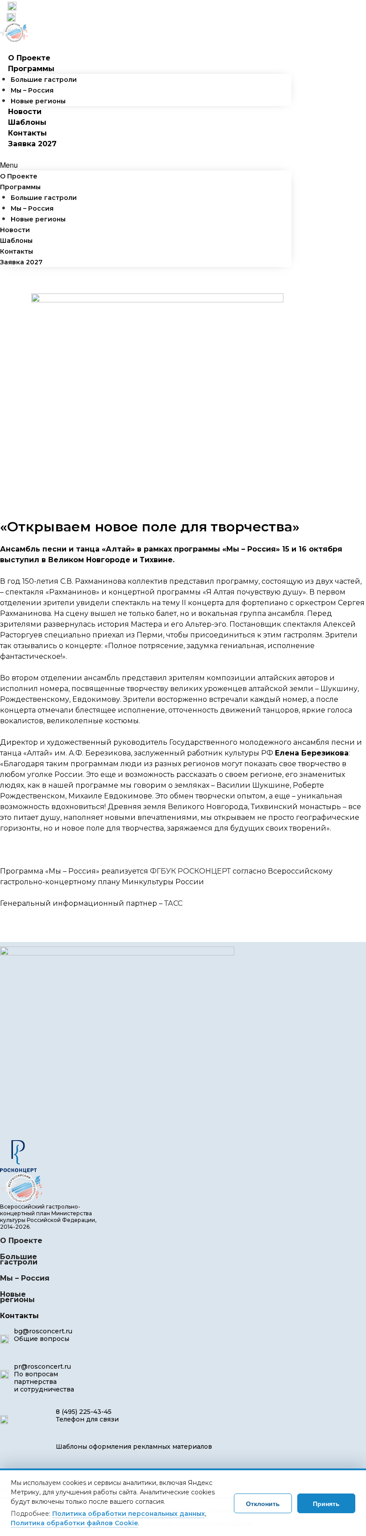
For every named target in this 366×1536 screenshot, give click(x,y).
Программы (31, 68)
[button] (145, 165)
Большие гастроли (44, 80)
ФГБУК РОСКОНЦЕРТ (190, 871)
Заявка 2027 (32, 144)
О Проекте (29, 58)
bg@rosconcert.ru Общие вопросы (43, 1335)
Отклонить (263, 1503)
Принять (326, 1503)
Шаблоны (27, 122)
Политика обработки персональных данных (128, 1514)
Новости (25, 111)
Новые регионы (38, 101)
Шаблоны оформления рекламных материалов (134, 1447)
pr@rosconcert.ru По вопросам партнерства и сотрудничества (44, 1377)
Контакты (27, 133)
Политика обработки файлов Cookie (74, 1523)
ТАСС (173, 903)
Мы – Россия (32, 90)
